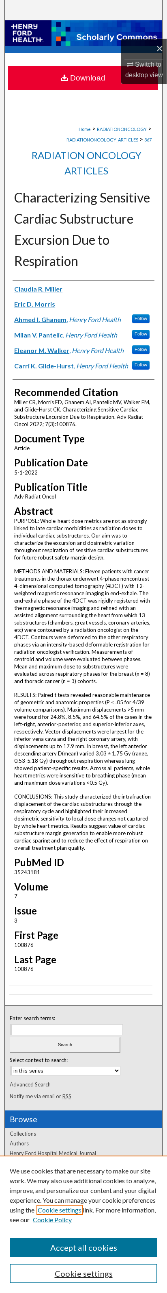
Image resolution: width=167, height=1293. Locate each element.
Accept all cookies (83, 1247)
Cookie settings (59, 1210)
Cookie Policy (52, 1219)
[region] (83, 1224)
